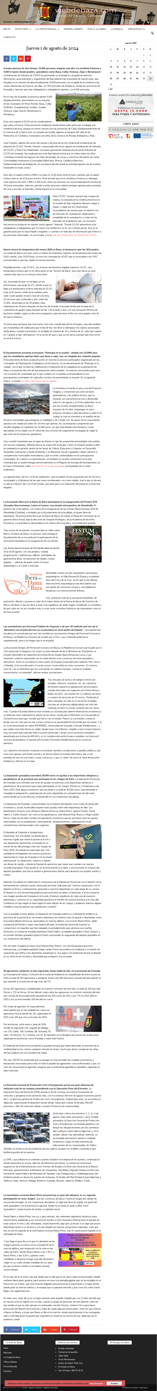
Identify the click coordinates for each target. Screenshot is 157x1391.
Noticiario (22, 29)
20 (131, 73)
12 (124, 67)
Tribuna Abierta (73, 29)
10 (111, 67)
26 (124, 78)
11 (118, 67)
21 (137, 73)
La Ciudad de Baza (46, 29)
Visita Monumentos (66, 1359)
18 (118, 73)
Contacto (9, 37)
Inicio (7, 29)
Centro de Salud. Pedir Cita (70, 1363)
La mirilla (117, 29)
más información (96, 1383)
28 (137, 78)
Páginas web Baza (51, 1387)
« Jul (110, 89)
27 (131, 78)
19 (124, 73)
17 (111, 73)
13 (131, 67)
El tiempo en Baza (66, 1367)
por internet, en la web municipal (48, 466)
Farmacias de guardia (67, 1352)
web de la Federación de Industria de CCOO (74, 235)
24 (111, 78)
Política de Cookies (130, 1387)
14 (137, 67)
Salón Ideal (63, 1356)
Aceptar (114, 1383)
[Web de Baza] (78, 12)
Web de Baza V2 (136, 29)
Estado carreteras (66, 1348)
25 (118, 78)
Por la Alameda (97, 29)
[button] (152, 33)
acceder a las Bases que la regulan (38, 381)
